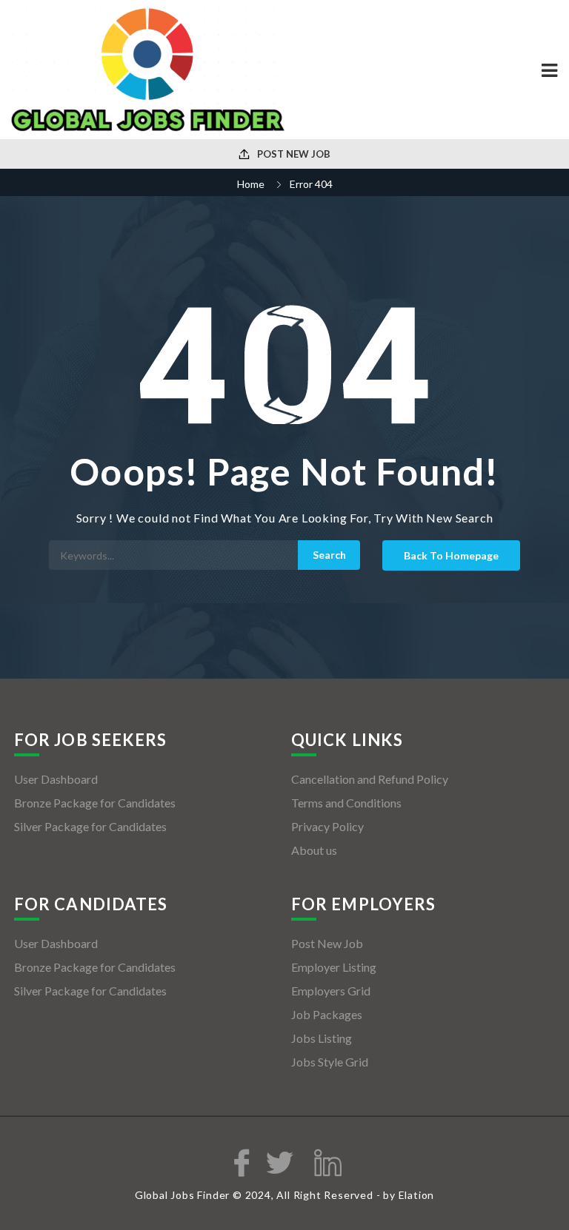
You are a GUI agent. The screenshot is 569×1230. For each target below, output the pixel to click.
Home (250, 184)
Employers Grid (330, 991)
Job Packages (326, 1014)
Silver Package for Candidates (90, 826)
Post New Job (292, 154)
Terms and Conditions (346, 803)
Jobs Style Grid (329, 1062)
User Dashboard (56, 779)
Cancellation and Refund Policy (369, 779)
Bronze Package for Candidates (95, 803)
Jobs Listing (321, 1038)
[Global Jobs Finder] (147, 69)
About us (314, 850)
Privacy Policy (327, 826)
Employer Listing (333, 967)
